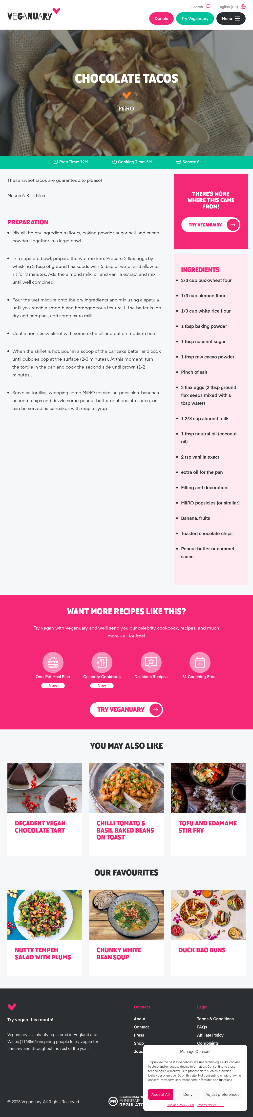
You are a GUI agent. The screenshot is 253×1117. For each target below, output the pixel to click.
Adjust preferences (222, 1094)
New (53, 685)
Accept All (160, 1094)
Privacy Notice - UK (210, 1105)
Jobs (138, 1051)
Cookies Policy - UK (180, 1105)
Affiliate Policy (210, 1035)
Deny (187, 1094)
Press (139, 1035)
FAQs (202, 1026)
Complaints (208, 1043)
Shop (139, 1043)
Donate (161, 18)
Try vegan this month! (30, 1019)
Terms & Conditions (215, 1018)
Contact (141, 1026)
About (139, 1018)
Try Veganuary (195, 18)
